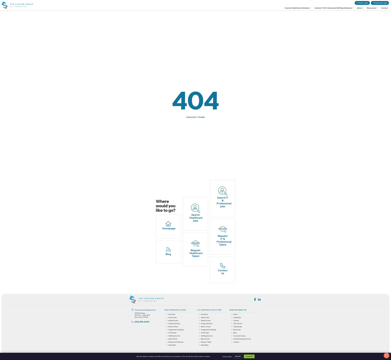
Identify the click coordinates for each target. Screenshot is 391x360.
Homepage (168, 228)
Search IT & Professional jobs (224, 202)
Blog (168, 254)
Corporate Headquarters (145, 310)
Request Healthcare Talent (196, 253)
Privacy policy (227, 356)
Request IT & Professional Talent (224, 240)
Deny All (238, 356)
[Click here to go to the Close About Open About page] (363, 8)
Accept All (249, 356)
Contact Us (222, 272)
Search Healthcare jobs (196, 217)
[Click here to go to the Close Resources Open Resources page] (377, 8)
